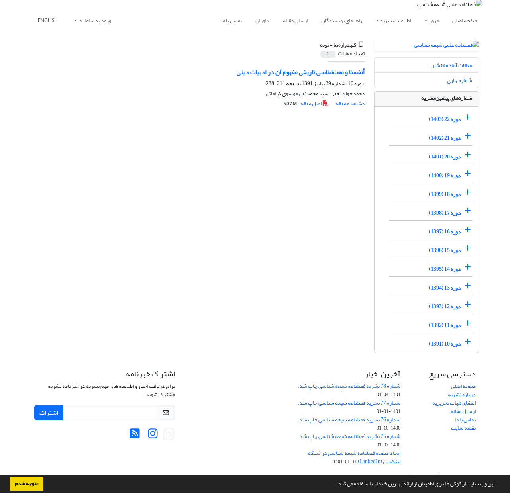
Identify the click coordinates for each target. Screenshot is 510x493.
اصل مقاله (303, 103)
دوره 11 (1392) (445, 325)
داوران (262, 20)
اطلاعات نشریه (395, 20)
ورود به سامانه (95, 20)
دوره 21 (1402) (445, 138)
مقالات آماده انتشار (452, 65)
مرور (434, 20)
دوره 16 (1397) (445, 231)
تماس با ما (231, 20)
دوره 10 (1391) (445, 343)
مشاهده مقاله (350, 103)
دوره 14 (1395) (445, 269)
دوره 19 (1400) (445, 175)
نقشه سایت (463, 428)
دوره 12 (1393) (445, 306)
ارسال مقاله (295, 20)
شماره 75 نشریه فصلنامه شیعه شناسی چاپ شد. (349, 436)
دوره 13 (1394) (445, 287)
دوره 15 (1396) (445, 250)
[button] (334, 484)
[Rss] (134, 435)
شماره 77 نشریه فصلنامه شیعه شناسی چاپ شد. (349, 402)
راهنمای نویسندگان (341, 20)
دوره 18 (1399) (445, 194)
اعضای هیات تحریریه (454, 402)
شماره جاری (459, 80)
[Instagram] (152, 435)
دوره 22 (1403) (445, 119)
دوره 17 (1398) (445, 212)
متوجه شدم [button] (27, 483)
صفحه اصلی (464, 20)
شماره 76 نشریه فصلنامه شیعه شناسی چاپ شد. (349, 419)
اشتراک (48, 413)
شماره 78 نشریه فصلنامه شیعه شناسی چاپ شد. (349, 386)
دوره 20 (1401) (445, 156)
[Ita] (168, 435)
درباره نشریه (462, 394)
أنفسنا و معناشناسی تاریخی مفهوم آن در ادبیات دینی (301, 72)
